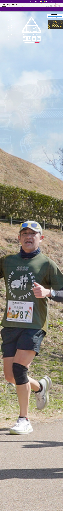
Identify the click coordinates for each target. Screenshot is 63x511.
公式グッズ (36, 1)
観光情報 (31, 1)
